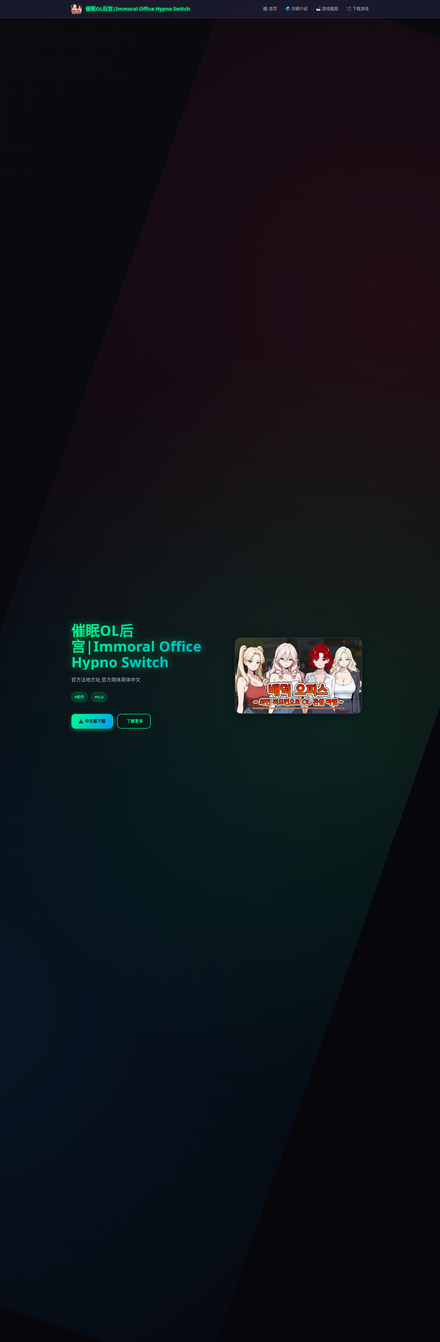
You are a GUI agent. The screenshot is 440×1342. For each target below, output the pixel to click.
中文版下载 (95, 721)
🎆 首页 (270, 8)
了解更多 (135, 721)
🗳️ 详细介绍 (296, 8)
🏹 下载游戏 (357, 8)
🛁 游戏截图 (327, 8)
